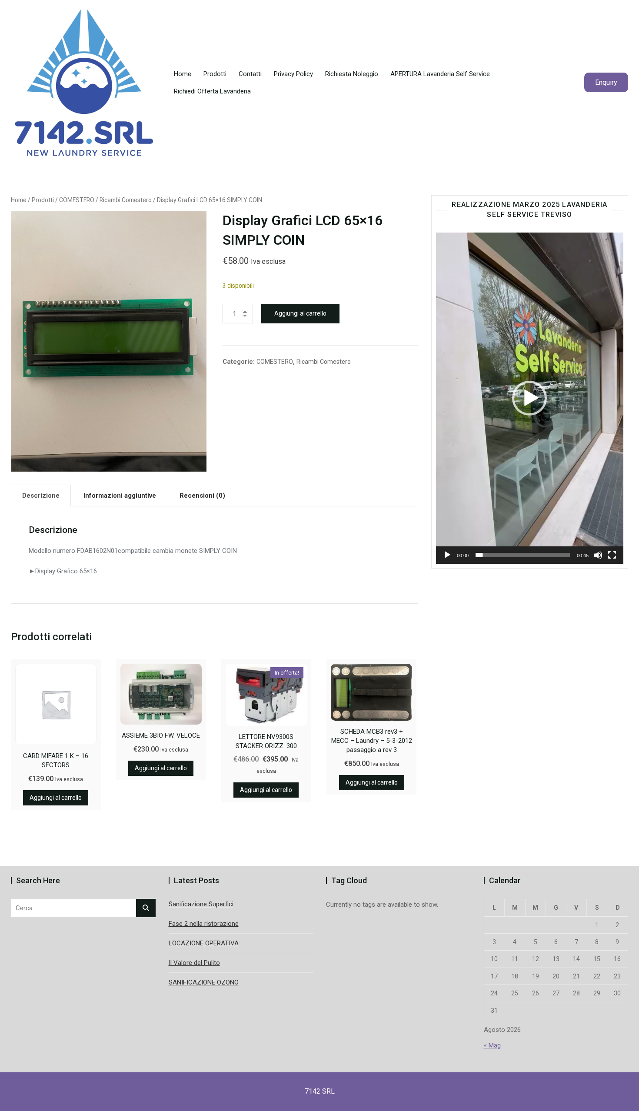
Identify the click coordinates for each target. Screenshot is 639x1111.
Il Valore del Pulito (194, 963)
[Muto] (598, 555)
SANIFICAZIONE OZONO (204, 982)
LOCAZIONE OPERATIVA (204, 943)
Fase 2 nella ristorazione (204, 924)
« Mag (492, 1045)
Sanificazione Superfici (201, 904)
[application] (529, 398)
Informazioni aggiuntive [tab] (119, 495)
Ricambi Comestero (126, 199)
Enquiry (606, 82)
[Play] (447, 555)
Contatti (250, 74)
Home (182, 74)
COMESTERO (76, 199)
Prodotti (214, 74)
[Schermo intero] (612, 555)
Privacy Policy (293, 74)
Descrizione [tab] (41, 495)
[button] (529, 398)
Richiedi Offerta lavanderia (212, 91)
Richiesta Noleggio (351, 74)
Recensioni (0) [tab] (202, 495)
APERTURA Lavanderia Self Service (440, 74)
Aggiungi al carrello (300, 313)
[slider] (523, 555)
